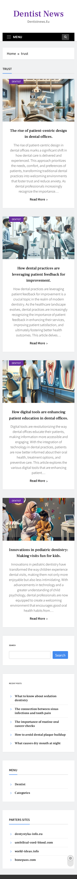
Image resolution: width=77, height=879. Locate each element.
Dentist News (38, 13)
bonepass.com (25, 860)
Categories (22, 793)
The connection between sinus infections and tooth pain (36, 711)
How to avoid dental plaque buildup (40, 735)
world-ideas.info (27, 851)
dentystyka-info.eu (29, 834)
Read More (37, 199)
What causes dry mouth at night (38, 743)
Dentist (16, 81)
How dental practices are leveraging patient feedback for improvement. (38, 274)
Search (12, 645)
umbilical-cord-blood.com (34, 842)
